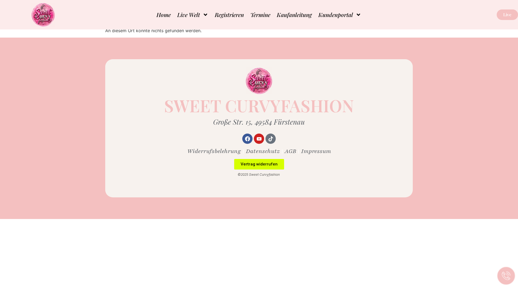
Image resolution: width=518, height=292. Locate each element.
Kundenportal (335, 14)
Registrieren (229, 14)
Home (163, 14)
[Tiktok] (270, 139)
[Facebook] (247, 139)
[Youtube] (259, 139)
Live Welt (188, 14)
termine (260, 14)
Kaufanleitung (294, 14)
